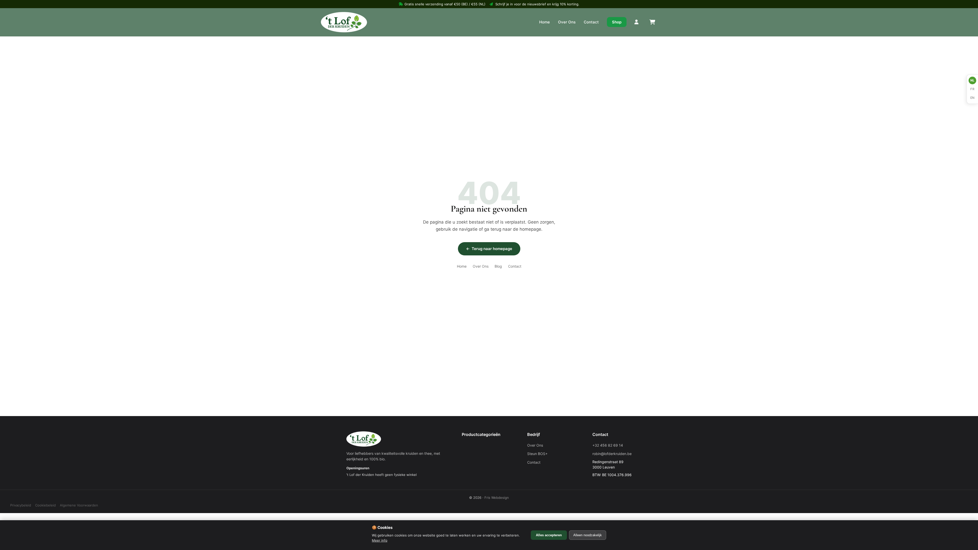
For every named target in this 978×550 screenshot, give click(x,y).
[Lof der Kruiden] (344, 22)
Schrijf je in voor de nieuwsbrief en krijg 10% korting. (537, 4)
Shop (616, 22)
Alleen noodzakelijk (587, 535)
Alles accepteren (549, 535)
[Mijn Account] (637, 22)
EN (972, 98)
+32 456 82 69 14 (607, 445)
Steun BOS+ (537, 453)
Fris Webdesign (496, 498)
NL (972, 80)
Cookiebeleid (45, 505)
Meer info (379, 540)
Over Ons (567, 22)
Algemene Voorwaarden (79, 505)
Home (544, 22)
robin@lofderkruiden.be (612, 453)
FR (972, 89)
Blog (498, 266)
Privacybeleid (20, 505)
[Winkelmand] (652, 22)
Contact (591, 22)
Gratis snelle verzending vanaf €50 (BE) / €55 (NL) (444, 4)
